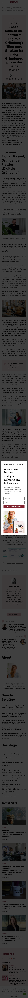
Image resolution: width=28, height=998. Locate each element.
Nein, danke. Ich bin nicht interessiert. (14, 537)
